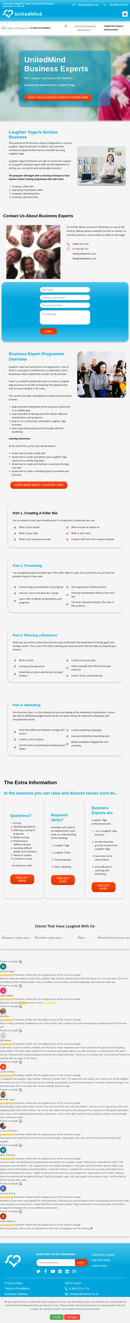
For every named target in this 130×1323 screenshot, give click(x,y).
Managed (72, 1317)
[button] (125, 14)
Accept (56, 1317)
